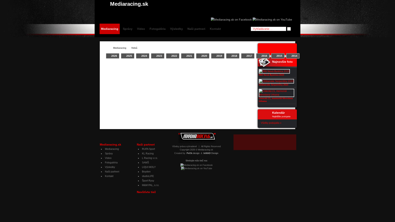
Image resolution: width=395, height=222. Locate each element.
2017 (249, 55)
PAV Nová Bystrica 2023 (271, 75)
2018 (234, 55)
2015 (279, 55)
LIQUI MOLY (149, 167)
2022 (174, 55)
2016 (264, 55)
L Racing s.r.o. (150, 158)
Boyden (146, 171)
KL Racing (148, 153)
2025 (129, 55)
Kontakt (215, 28)
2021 (189, 55)
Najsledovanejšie (238, 66)
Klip (165, 66)
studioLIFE (148, 176)
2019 (219, 55)
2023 (159, 55)
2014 (294, 55)
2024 (144, 55)
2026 (114, 55)
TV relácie (192, 66)
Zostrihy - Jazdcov (213, 66)
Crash (144, 66)
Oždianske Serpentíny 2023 (273, 84)
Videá (134, 48)
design (193, 153)
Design (210, 153)
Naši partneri (196, 28)
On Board (176, 66)
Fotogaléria (158, 28)
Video (141, 28)
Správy (127, 28)
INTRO (155, 66)
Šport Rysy (148, 180)
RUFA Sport (148, 149)
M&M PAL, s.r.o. (150, 185)
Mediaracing (109, 28)
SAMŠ (145, 162)
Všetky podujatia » (271, 122)
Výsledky (176, 28)
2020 (204, 55)
